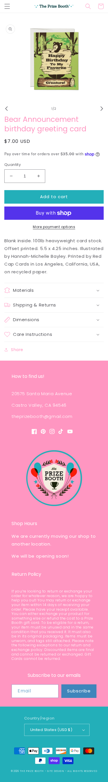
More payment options (54, 226)
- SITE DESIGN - (56, 771)
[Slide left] (6, 108)
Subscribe (79, 691)
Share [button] (17, 350)
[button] (7, 6)
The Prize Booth (32, 771)
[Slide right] (101, 108)
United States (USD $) (51, 729)
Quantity (12, 164)
